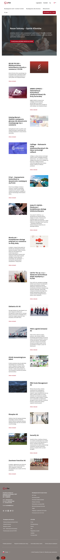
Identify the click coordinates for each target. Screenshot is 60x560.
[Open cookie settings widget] (58, 558)
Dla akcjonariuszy (34, 524)
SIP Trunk (34, 495)
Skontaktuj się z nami (49, 12)
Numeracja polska (36, 497)
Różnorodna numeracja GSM (38, 504)
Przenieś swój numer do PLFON (10, 530)
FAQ (31, 528)
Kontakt (45, 3)
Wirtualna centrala (7, 526)
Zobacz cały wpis (12, 81)
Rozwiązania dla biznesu (33, 8)
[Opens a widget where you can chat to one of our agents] (3, 557)
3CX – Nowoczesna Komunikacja (10, 528)
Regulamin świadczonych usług (21, 543)
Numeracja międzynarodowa (38, 499)
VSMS (33, 508)
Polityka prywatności (7, 543)
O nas (6, 12)
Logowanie (39, 3)
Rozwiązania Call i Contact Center (14, 8)
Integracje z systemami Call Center (39, 510)
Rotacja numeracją (36, 502)
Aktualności (46, 8)
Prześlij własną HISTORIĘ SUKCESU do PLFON (22, 41)
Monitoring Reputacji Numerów (38, 506)
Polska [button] (6, 552)
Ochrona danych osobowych (51, 543)
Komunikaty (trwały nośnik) (36, 543)
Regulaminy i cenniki (35, 530)
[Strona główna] (8, 2)
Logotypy (32, 533)
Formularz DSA (34, 535)
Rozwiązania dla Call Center (38, 512)
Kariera (32, 526)
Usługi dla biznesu (7, 524)
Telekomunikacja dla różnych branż (10, 522)
